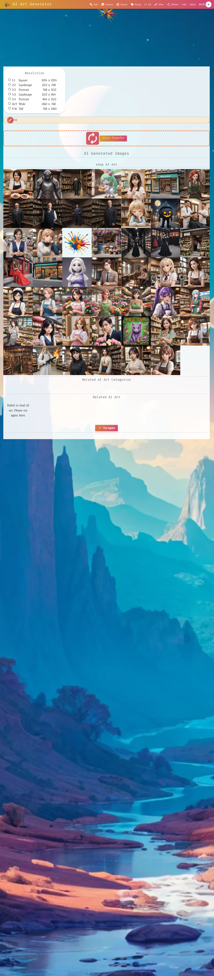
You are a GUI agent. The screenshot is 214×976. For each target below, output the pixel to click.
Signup (193, 4)
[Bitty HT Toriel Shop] (77, 272)
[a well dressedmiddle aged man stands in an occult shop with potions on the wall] (18, 213)
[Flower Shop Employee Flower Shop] (77, 301)
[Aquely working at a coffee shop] (47, 242)
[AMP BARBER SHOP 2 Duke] (195, 213)
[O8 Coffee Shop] (165, 360)
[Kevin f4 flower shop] (106, 331)
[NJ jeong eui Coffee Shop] (77, 360)
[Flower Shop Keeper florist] (106, 301)
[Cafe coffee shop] (136, 272)
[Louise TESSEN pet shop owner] (165, 331)
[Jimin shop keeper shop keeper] (77, 331)
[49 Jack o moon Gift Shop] (165, 213)
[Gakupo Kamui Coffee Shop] (165, 301)
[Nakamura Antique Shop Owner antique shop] (136, 360)
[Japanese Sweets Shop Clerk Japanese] (47, 331)
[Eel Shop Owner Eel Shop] (18, 301)
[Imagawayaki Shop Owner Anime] (195, 301)
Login (184, 4)
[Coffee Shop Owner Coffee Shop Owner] (195, 272)
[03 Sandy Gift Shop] (136, 213)
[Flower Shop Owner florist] (136, 301)
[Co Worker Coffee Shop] (165, 272)
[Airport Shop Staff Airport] (18, 242)
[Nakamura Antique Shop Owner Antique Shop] (106, 360)
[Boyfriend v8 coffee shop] (106, 272)
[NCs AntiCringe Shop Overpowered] (47, 360)
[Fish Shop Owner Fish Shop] (47, 301)
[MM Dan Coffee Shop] (195, 331)
